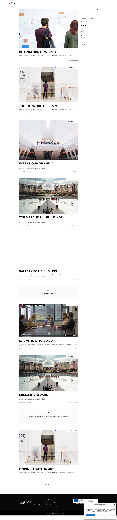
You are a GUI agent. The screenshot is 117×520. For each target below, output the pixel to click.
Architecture (83, 27)
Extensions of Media (36, 163)
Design (82, 29)
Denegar (100, 514)
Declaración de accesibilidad (52, 504)
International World (37, 52)
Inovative (73, 113)
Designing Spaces (33, 394)
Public (76, 113)
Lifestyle (82, 31)
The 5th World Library (38, 106)
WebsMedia (69, 513)
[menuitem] (107, 3)
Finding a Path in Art (36, 469)
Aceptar (90, 514)
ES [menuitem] (58, 516)
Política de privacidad (103, 517)
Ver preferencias (110, 514)
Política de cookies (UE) (51, 506)
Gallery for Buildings (38, 271)
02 (48, 484)
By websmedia (22, 113)
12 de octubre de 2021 (72, 10)
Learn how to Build (36, 340)
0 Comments (28, 113)
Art (69, 113)
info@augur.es (37, 505)
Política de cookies (96, 517)
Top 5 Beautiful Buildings (41, 217)
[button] (114, 504)
